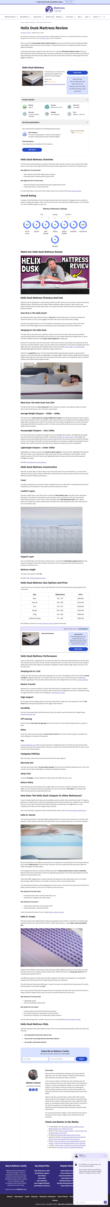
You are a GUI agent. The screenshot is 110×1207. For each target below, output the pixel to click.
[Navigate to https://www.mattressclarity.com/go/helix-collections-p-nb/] (78, 639)
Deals (87, 17)
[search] (104, 17)
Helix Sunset (69, 347)
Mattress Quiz (50, 17)
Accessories (69, 17)
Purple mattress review (73, 1019)
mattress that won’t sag (28, 714)
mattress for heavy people (65, 437)
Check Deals (69, 2)
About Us (96, 17)
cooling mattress (83, 680)
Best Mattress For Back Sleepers (36, 462)
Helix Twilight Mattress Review (35, 578)
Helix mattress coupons (46, 623)
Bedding (58, 17)
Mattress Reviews (10, 17)
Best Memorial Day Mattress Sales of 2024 (67, 1135)
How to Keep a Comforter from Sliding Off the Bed (70, 1145)
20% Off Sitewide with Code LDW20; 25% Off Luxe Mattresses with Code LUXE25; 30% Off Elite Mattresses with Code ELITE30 (77, 86)
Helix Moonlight (79, 347)
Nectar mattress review (56, 912)
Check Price (77, 72)
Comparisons (37, 17)
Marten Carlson (26, 33)
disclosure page (44, 38)
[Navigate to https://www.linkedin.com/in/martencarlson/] (36, 1089)
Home (22, 22)
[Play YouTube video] (55, 274)
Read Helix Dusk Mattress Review (55, 84)
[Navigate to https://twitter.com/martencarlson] (33, 1089)
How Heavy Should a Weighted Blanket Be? (70, 1147)
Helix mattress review (74, 191)
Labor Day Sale (77, 79)
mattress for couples (58, 693)
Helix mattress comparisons (77, 810)
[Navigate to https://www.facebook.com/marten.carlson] (30, 1089)
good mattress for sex (28, 745)
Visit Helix (32, 150)
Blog (79, 17)
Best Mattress (24, 17)
